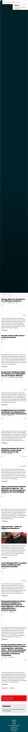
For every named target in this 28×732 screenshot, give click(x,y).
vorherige (3, 688)
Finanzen (7, 706)
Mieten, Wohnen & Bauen (20, 7)
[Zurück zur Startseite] (1, 294)
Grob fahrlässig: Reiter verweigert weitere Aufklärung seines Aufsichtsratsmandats (14, 564)
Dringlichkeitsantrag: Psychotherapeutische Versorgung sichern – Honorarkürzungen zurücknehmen (13, 412)
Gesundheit (14, 730)
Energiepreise (18, 8)
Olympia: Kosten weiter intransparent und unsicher (13, 336)
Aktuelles (14, 720)
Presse (14, 721)
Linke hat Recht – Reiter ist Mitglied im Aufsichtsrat (11, 527)
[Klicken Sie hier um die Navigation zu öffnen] (26, 2)
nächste (12, 688)
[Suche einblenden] (22, 2)
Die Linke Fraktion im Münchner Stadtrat (12, 2)
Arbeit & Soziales (14, 728)
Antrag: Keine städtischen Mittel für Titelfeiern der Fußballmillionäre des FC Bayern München (13, 373)
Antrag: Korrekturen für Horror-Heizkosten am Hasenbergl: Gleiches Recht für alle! (13, 450)
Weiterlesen (5, 330)
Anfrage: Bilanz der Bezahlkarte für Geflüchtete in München (13, 300)
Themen (16, 5)
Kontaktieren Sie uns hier (8, 699)
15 (9, 688)
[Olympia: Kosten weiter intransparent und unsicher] (14, 347)
